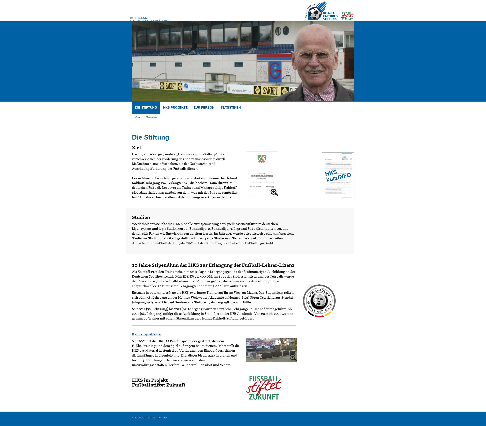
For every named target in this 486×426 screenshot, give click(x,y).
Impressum (139, 17)
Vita (137, 117)
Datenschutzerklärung (149, 21)
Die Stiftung (146, 107)
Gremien (151, 117)
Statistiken (230, 107)
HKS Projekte (175, 107)
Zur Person (204, 107)
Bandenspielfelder (147, 334)
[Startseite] (329, 10)
